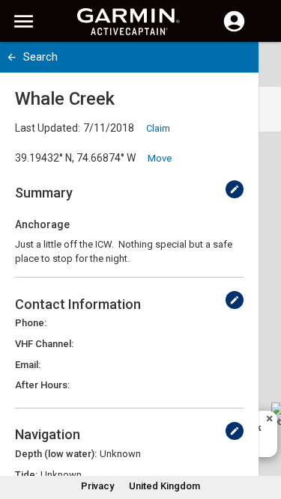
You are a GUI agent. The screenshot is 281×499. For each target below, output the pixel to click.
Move (160, 158)
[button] (262, 431)
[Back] (11, 57)
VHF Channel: (44, 343)
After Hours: (42, 385)
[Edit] (235, 189)
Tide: (26, 474)
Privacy (97, 486)
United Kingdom (164, 486)
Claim (158, 128)
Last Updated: (47, 128)
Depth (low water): (56, 453)
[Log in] (234, 30)
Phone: (30, 322)
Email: (27, 364)
